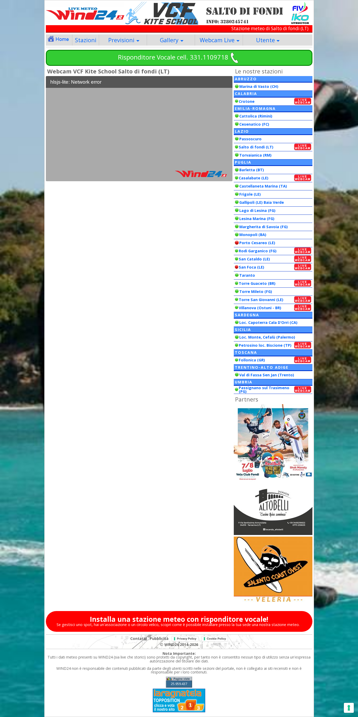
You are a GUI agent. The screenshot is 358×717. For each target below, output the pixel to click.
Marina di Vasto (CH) (258, 86)
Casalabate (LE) (253, 177)
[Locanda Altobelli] (273, 533)
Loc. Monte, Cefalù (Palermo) (267, 337)
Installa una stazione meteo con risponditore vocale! (179, 619)
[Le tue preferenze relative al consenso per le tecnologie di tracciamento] (349, 708)
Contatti (138, 638)
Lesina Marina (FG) (256, 218)
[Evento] (273, 481)
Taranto (247, 275)
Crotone (246, 101)
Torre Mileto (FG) (255, 291)
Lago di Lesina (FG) (257, 210)
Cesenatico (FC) (254, 124)
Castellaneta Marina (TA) (263, 186)
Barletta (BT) (251, 169)
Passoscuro (250, 138)
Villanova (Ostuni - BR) (260, 307)
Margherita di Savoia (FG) (263, 226)
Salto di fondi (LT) (256, 147)
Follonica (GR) (252, 359)
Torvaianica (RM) (255, 155)
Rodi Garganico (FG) (257, 250)
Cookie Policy (216, 638)
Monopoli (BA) (252, 234)
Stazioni (85, 40)
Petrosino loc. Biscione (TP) (265, 345)
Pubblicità (159, 638)
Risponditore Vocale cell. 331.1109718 (173, 57)
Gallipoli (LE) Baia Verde (261, 202)
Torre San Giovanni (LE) (261, 299)
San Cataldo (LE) (254, 258)
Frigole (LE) (250, 194)
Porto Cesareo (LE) (257, 242)
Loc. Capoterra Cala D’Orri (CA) (268, 322)
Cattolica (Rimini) (255, 116)
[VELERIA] (273, 600)
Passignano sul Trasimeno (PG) (264, 389)
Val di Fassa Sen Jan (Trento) (266, 374)
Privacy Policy (186, 638)
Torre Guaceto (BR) (257, 283)
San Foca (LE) (251, 267)
